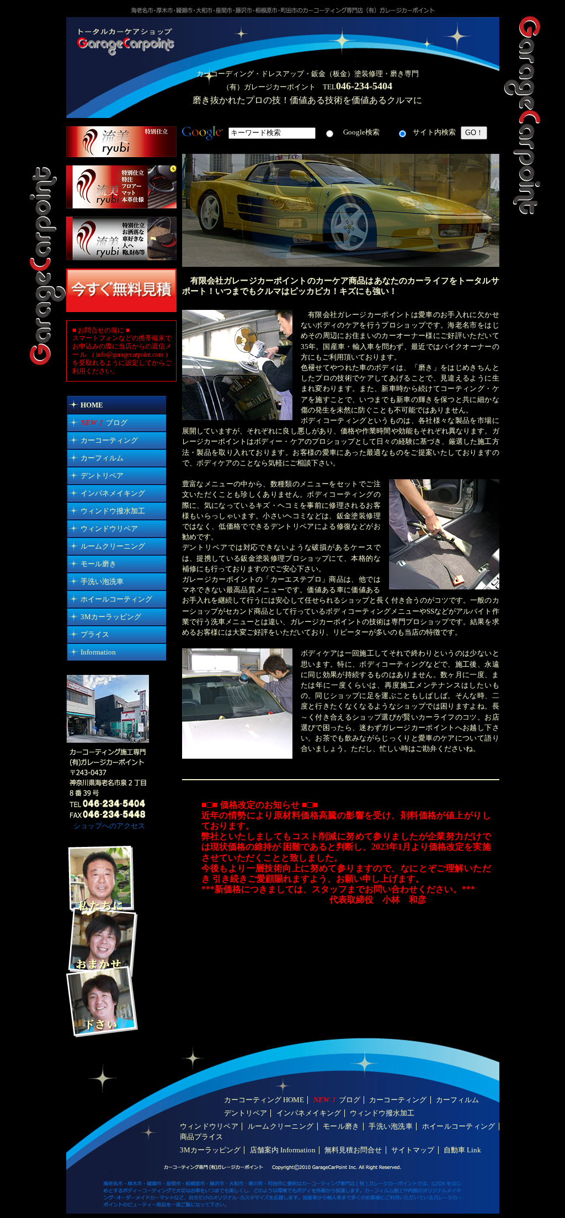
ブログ (104, 423)
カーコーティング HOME (264, 1100)
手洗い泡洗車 (102, 582)
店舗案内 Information (283, 1150)
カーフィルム (102, 458)
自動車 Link (462, 1150)
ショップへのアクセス (105, 826)
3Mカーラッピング (111, 617)
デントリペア (102, 476)
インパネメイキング (113, 493)
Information (98, 652)
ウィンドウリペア (109, 529)
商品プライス (201, 1137)
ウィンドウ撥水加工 (113, 511)
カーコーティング (109, 440)
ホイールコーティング (116, 599)
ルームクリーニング (113, 546)
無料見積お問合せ (353, 1150)
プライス (95, 634)
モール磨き (98, 564)
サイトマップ (412, 1150)
